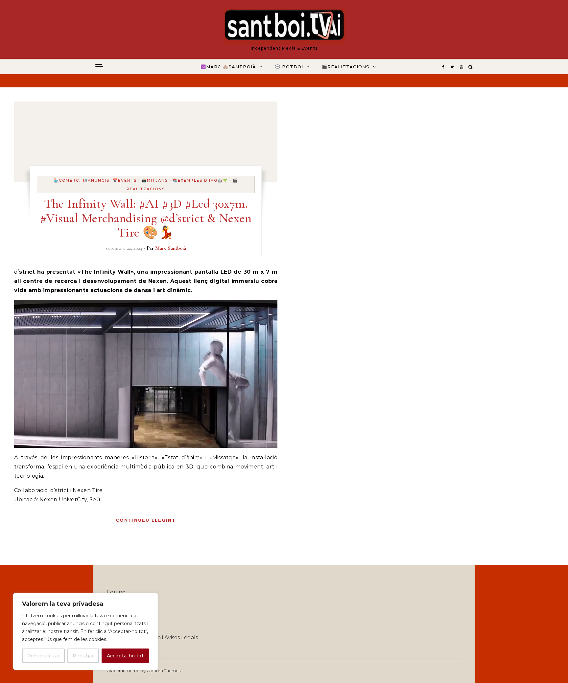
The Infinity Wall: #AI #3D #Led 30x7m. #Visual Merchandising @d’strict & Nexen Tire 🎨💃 (146, 218)
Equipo (116, 592)
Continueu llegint (146, 520)
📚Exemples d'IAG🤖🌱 (200, 180)
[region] (85, 631)
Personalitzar (43, 656)
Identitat (118, 607)
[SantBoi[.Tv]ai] (284, 27)
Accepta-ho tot (125, 656)
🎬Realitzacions (345, 66)
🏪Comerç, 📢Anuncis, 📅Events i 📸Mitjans (111, 180)
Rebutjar (83, 656)
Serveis (115, 622)
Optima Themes (163, 670)
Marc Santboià (170, 248)
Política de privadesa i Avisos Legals (152, 637)
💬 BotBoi (289, 66)
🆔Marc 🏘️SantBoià (228, 66)
